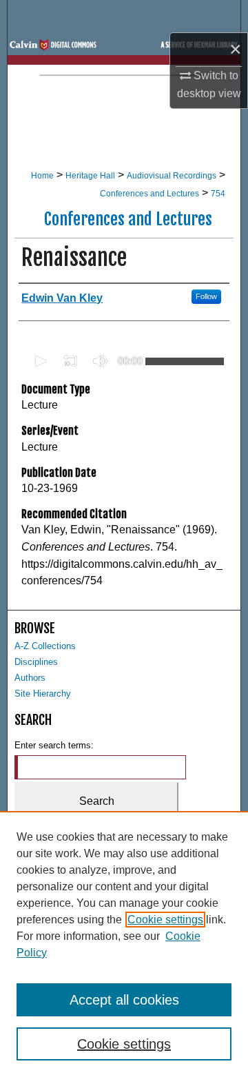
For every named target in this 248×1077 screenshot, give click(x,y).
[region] (124, 944)
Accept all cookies (124, 999)
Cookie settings (165, 919)
